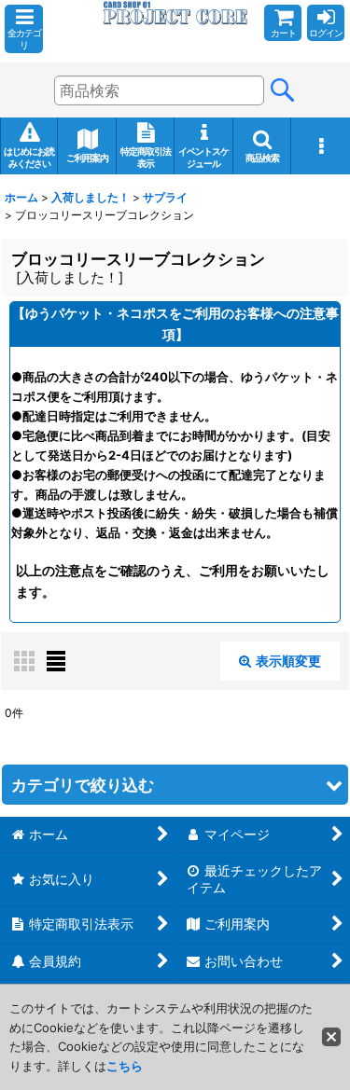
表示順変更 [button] (288, 661)
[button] (24, 29)
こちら (124, 1065)
